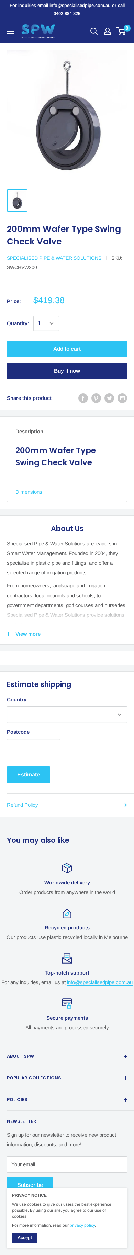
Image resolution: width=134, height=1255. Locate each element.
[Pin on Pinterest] (96, 398)
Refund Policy (22, 805)
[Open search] (94, 31)
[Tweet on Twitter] (109, 398)
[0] (121, 31)
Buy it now (67, 371)
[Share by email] (122, 398)
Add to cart (67, 349)
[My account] (107, 31)
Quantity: (18, 323)
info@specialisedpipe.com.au (100, 982)
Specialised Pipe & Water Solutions (54, 258)
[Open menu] (10, 31)
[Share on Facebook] (83, 398)
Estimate (28, 774)
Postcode (18, 732)
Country (16, 699)
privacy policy (82, 1225)
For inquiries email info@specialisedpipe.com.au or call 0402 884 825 (67, 9)
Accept (25, 1237)
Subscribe (30, 1185)
